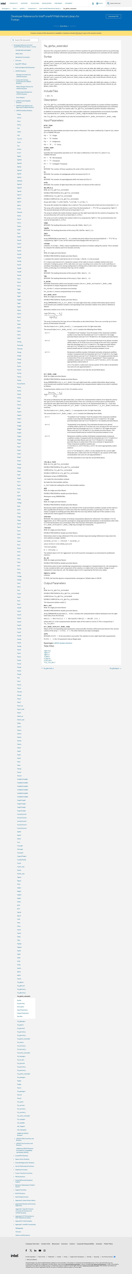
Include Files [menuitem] (21, 1003)
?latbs (19, 723)
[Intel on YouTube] (40, 1251)
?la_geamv (20, 1025)
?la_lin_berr (20, 1060)
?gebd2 (19, 160)
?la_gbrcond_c (21, 989)
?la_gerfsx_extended (23, 1039)
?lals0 (19, 331)
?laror (19, 531)
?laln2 (19, 328)
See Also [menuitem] (19, 1016)
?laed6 (19, 261)
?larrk (18, 562)
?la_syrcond (20, 1105)
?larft (18, 506)
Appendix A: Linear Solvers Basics (25, 1200)
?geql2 (19, 174)
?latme (19, 744)
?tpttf (18, 954)
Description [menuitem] (20, 1007)
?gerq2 (19, 191)
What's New (19, 54)
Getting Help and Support (23, 50)
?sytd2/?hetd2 (21, 860)
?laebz (19, 237)
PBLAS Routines (20, 1177)
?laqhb (19, 433)
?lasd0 (19, 608)
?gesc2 (19, 195)
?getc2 (19, 198)
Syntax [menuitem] (19, 1000)
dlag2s (19, 891)
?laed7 (19, 265)
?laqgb (19, 426)
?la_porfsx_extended (23, 1074)
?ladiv (19, 230)
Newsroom (55, 1244)
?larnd (19, 524)
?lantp (19, 398)
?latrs (18, 762)
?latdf (19, 751)
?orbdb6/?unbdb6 (22, 797)
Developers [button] (47, 3)
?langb (19, 356)
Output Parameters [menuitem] (23, 1013)
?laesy (19, 125)
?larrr (18, 566)
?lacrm (19, 118)
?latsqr (19, 769)
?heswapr (20, 849)
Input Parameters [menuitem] (22, 1010)
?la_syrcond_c (21, 1109)
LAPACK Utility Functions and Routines (25, 1139)
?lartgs (19, 580)
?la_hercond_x (21, 1049)
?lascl (19, 604)
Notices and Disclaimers (23, 1235)
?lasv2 (19, 688)
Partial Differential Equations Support (24, 1181)
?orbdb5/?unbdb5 (22, 793)
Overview (18, 60)
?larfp (19, 902)
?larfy (19, 513)
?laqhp (19, 1084)
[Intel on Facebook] (26, 1251)
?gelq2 (19, 167)
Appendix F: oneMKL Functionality (25, 1224)
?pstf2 (19, 968)
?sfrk (18, 919)
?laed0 (19, 240)
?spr (18, 135)
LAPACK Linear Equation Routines (23, 101)
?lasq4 (19, 667)
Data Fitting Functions (22, 1197)
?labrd (19, 216)
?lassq (19, 685)
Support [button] (24, 3)
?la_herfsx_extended (23, 1053)
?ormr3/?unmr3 (22, 828)
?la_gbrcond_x (21, 993)
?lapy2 (19, 419)
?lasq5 (19, 671)
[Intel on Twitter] (30, 1251)
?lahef (19, 713)
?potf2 (19, 835)
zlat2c (19, 975)
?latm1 (19, 727)
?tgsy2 (19, 881)
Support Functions (20, 1190)
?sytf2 (19, 863)
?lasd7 (19, 632)
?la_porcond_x (21, 1070)
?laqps (19, 440)
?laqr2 (19, 450)
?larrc (18, 545)
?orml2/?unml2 (21, 821)
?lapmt (19, 415)
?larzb (19, 594)
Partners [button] (58, 3)
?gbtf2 (19, 156)
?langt (19, 363)
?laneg (19, 352)
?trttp (18, 965)
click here (78, 33)
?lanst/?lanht (21, 384)
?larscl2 (19, 1095)
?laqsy (19, 471)
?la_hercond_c (21, 1046)
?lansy (19, 387)
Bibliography (19, 1228)
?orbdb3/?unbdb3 (22, 786)
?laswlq (19, 692)
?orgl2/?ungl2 (21, 807)
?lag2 (18, 289)
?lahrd (19, 314)
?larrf (18, 555)
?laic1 (19, 321)
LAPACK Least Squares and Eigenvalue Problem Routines (25, 106)
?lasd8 (19, 636)
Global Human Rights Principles (91, 1265)
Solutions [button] (35, 3)
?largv (19, 520)
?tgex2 (19, 877)
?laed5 (19, 258)
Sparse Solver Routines (22, 1159)
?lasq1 (19, 657)
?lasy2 (19, 699)
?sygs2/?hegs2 (21, 856)
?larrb (19, 541)
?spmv (19, 132)
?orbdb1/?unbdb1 (22, 779)
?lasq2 (19, 660)
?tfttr (18, 940)
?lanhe (19, 391)
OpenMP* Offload (20, 64)
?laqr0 (19, 443)
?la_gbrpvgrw (21, 1021)
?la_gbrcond (21, 986)
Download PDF (113, 16)
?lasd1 (19, 611)
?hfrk (18, 923)
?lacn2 (19, 219)
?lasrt (18, 681)
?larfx (18, 510)
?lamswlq (20, 345)
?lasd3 (19, 618)
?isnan (19, 209)
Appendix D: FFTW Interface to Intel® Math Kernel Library (24, 1217)
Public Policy (108, 1244)
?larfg (19, 499)
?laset (19, 653)
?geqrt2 (19, 184)
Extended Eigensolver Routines (24, 1163)
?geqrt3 (19, 188)
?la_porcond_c (21, 1067)
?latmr (19, 748)
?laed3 (19, 251)
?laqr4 (19, 457)
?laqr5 (19, 461)
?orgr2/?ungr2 (21, 811)
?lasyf (19, 702)
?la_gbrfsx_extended (23, 996)
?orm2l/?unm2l (21, 814)
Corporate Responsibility (85, 1244)
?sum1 (19, 153)
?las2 (18, 601)
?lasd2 (19, 615)
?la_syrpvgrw (21, 1119)
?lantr (19, 401)
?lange (19, 359)
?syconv (19, 139)
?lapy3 (19, 422)
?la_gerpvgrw (21, 1091)
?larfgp (19, 503)
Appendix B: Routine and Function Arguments (25, 1204)
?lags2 (19, 293)
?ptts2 (19, 839)
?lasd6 (19, 629)
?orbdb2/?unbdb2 (22, 783)
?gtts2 (19, 205)
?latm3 (19, 734)
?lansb (19, 370)
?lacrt (18, 121)
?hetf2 (19, 870)
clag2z (19, 888)
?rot (18, 128)
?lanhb (19, 373)
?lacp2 (19, 979)
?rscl (18, 842)
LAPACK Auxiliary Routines (24, 110)
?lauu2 (19, 772)
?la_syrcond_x (21, 1112)
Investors (64, 1244)
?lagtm (19, 300)
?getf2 (19, 202)
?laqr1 (19, 447)
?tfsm (19, 926)
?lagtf (19, 296)
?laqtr (19, 475)
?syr (18, 146)
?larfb (19, 496)
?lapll (18, 408)
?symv (19, 142)
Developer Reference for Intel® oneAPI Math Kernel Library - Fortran (25, 46)
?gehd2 (19, 163)
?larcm (19, 1088)
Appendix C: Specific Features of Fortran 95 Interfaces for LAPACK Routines (24, 1211)
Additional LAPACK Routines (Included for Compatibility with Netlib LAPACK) (24, 1150)
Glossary (18, 1232)
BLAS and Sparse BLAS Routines (25, 67)
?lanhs (19, 366)
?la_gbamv (20, 982)
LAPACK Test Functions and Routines (24, 1144)
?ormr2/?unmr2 (22, 825)
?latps (19, 755)
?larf (18, 492)
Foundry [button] (68, 3)
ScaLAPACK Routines (21, 1156)
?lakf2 (19, 324)
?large (19, 517)
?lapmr (19, 412)
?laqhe (19, 1081)
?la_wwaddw (21, 1123)
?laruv (19, 587)
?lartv (18, 583)
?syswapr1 (20, 853)
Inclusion (99, 1244)
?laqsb (19, 464)
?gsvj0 (19, 912)
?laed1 (19, 244)
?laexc (19, 286)
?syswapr (20, 846)
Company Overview (32, 1244)
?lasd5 (19, 625)
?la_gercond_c (21, 1032)
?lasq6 (19, 674)
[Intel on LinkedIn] (35, 1251)
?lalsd (19, 338)
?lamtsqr (19, 349)
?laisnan (19, 212)
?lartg (19, 573)
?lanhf (19, 933)
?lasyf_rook (20, 709)
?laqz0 (19, 478)
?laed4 (19, 254)
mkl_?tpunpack (21, 1130)
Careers (72, 1244)
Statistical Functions (21, 1170)
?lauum (19, 776)
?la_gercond (21, 1028)
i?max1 (19, 149)
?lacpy (19, 226)
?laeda (19, 275)
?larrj (18, 559)
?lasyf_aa (20, 706)
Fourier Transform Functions (23, 1173)
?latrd (19, 758)
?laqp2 (19, 436)
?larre (19, 552)
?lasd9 (19, 639)
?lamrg (19, 342)
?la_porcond (21, 1063)
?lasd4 (19, 622)
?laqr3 (19, 454)
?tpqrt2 (19, 947)
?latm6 (19, 741)
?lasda (19, 643)
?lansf (19, 930)
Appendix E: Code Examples (23, 1221)
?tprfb (19, 951)
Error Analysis (20, 97)
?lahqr (19, 310)
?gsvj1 (19, 916)
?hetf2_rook (20, 874)
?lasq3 (19, 664)
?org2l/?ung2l (21, 800)
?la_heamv (20, 1042)
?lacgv (19, 114)
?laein (19, 279)
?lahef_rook (20, 720)
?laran (19, 489)
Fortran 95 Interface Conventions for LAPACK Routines (23, 81)
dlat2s (19, 972)
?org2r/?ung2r (21, 804)
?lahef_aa (20, 716)
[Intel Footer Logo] (15, 1255)
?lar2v (19, 485)
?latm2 (19, 730)
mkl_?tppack (21, 1126)
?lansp (19, 377)
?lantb (19, 394)
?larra (18, 538)
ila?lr (18, 909)
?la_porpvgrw (21, 1077)
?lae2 (18, 233)
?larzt (18, 597)
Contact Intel (45, 1244)
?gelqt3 (19, 170)
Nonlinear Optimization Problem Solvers (25, 1186)
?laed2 (19, 247)
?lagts (19, 303)
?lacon (19, 223)
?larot (19, 534)
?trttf (18, 961)
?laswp (19, 695)
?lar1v (19, 482)
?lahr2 (19, 317)
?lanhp (19, 380)
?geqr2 (19, 177)
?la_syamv (20, 1102)
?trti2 (18, 884)
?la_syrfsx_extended (23, 1116)
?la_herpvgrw (21, 1056)
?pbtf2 (19, 832)
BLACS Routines (20, 1193)
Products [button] (14, 3)
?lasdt (19, 650)
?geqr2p (19, 181)
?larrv (19, 569)
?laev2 (19, 282)
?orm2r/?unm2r (22, 818)
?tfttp (18, 937)
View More (63, 26)
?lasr (18, 678)
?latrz (18, 765)
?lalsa (19, 335)
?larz (18, 590)
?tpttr (18, 958)
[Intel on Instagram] (44, 1251)
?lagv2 (19, 307)
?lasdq (19, 646)
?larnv (19, 527)
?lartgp (19, 576)
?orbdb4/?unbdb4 (22, 790)
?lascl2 (19, 1098)
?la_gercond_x (21, 1035)
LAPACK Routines (20, 71)
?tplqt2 (19, 944)
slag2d (19, 895)
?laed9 (19, 272)
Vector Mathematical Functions (24, 1166)
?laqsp (19, 468)
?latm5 (19, 737)
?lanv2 (19, 405)
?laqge (19, 429)
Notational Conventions (23, 57)
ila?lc (18, 905)
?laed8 (19, 268)
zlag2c (19, 898)
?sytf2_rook (20, 867)
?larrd (19, 548)
